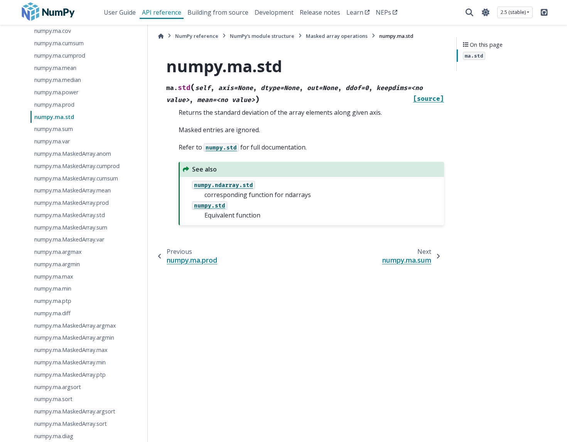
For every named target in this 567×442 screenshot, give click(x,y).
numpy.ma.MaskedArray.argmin (74, 337)
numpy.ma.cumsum (59, 43)
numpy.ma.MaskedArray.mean (72, 190)
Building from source (217, 12)
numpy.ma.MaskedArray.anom (72, 153)
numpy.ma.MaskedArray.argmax (75, 325)
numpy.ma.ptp (52, 300)
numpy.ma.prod (54, 104)
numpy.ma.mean (55, 67)
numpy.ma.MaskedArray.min (70, 362)
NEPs (383, 12)
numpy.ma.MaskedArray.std (69, 215)
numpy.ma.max (53, 276)
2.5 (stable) (513, 11)
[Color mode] (485, 12)
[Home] (161, 36)
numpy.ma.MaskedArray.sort (70, 423)
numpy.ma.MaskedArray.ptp (70, 374)
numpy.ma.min (52, 288)
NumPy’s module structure (262, 35)
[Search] (469, 12)
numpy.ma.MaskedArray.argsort (74, 411)
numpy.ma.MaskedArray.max (71, 350)
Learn (354, 12)
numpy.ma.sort (53, 399)
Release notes (320, 12)
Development (274, 12)
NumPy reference (196, 35)
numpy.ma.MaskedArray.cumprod (77, 166)
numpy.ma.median (57, 79)
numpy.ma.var (52, 141)
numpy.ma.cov (52, 30)
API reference (161, 12)
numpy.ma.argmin (57, 264)
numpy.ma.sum (53, 129)
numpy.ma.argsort (57, 387)
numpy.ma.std (54, 117)
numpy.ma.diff (52, 313)
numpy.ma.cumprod (59, 55)
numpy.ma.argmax (58, 251)
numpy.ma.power (56, 92)
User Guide (120, 12)
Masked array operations (337, 35)
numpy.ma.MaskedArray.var (69, 239)
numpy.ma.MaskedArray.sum (70, 227)
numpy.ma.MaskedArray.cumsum (76, 178)
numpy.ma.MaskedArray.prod (71, 202)
